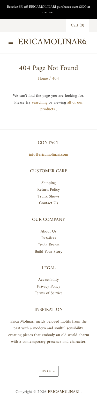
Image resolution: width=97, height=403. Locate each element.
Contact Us (48, 203)
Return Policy (48, 189)
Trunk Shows (48, 196)
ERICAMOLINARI (63, 391)
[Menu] (11, 42)
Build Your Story (48, 251)
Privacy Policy (48, 286)
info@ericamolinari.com (48, 154)
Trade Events (48, 245)
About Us (48, 231)
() (77, 25)
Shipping (48, 183)
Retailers (48, 238)
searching (39, 102)
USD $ (46, 371)
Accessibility (48, 279)
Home (43, 78)
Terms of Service (49, 293)
